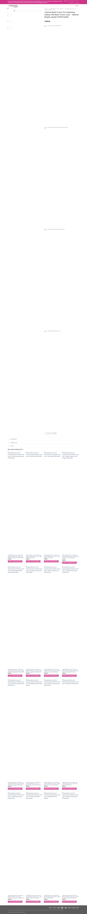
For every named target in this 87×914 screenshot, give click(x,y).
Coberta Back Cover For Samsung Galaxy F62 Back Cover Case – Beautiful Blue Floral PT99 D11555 (33, 783)
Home (46, 8)
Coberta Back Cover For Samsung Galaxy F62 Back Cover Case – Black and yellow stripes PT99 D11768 (70, 896)
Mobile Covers (67, 0)
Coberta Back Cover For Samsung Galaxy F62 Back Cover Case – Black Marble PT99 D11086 (52, 896)
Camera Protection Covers (56, 8)
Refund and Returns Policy (23, 910)
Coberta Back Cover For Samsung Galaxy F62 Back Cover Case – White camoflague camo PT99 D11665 (52, 670)
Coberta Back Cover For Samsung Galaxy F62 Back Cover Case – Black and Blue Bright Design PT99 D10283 (16, 670)
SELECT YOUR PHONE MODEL (15, 561)
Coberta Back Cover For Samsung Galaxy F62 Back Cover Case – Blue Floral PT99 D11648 (34, 556)
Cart (77, 0)
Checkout (71, 3)
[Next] (40, 24)
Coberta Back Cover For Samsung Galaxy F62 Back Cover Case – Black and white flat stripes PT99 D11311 (16, 783)
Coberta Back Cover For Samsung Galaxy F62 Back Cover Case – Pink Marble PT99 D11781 (70, 783)
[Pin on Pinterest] (53, 433)
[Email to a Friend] (51, 433)
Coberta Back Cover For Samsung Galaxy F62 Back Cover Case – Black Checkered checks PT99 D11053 (52, 783)
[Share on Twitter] (48, 433)
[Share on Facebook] (46, 433)
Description (14, 439)
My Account (76, 3)
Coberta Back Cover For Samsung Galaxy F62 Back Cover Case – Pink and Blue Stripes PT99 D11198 (34, 896)
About (9, 910)
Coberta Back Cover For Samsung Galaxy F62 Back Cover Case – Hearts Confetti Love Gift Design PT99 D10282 (70, 557)
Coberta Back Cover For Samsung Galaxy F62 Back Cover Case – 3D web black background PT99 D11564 (16, 556)
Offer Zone (73, 0)
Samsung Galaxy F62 (50, 10)
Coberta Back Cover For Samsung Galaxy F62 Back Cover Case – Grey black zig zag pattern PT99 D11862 (34, 670)
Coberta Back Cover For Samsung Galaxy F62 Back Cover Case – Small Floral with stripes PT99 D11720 (70, 670)
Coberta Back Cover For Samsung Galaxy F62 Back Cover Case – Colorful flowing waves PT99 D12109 (16, 896)
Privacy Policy (34, 910)
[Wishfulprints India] (14, 6)
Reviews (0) (14, 442)
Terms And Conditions (44, 910)
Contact (13, 910)
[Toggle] (9, 439)
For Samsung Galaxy (70, 8)
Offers (12, 446)
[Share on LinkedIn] (55, 433)
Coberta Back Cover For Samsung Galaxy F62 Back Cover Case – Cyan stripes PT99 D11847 (52, 556)
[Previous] (16, 24)
